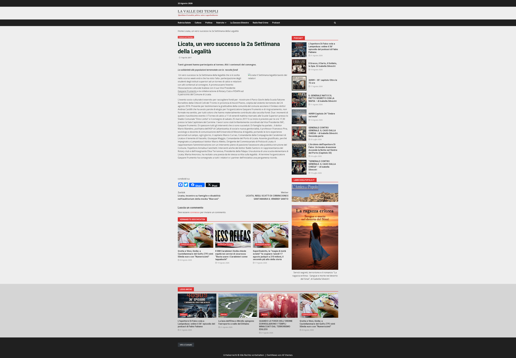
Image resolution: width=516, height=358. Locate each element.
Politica (208, 23)
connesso (195, 212)
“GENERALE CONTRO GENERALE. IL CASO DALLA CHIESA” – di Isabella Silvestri (299, 167)
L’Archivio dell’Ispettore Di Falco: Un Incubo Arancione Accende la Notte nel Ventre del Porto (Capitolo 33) (299, 150)
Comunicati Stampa (186, 37)
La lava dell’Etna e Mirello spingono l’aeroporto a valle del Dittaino (237, 306)
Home (181, 31)
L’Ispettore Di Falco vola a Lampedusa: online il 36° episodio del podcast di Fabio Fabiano (299, 49)
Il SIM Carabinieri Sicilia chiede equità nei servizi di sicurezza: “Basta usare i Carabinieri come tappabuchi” (233, 236)
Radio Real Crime (260, 23)
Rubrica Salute (184, 23)
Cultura (198, 23)
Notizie (224, 314)
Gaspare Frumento (187, 91)
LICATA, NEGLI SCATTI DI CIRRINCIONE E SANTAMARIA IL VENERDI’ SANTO (267, 195)
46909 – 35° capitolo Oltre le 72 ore (299, 83)
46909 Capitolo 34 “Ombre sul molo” (299, 116)
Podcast (276, 23)
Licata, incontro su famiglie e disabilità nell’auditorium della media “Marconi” (199, 195)
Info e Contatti (186, 344)
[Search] (335, 22)
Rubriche (220, 23)
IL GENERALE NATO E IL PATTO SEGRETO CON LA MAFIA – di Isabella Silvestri (299, 100)
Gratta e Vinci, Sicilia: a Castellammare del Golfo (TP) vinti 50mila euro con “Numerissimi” (195, 236)
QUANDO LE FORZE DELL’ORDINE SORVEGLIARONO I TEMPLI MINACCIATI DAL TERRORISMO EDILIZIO (278, 306)
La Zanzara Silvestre (239, 23)
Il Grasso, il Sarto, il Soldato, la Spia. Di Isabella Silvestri (299, 66)
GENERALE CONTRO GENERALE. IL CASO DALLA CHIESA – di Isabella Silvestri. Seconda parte (299, 133)
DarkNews (272, 355)
